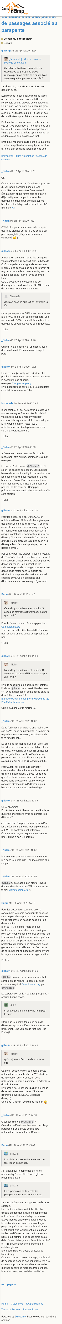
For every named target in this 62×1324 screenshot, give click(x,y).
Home (4, 1303)
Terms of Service (10, 1309)
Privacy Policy (30, 1309)
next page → (8, 1284)
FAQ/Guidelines (34, 1303)
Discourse (20, 1316)
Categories (17, 1303)
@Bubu (16, 688)
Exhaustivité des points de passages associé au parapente (29, 23)
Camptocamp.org (21, 383)
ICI (13, 207)
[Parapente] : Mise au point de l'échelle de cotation (23, 60)
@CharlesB (33, 466)
